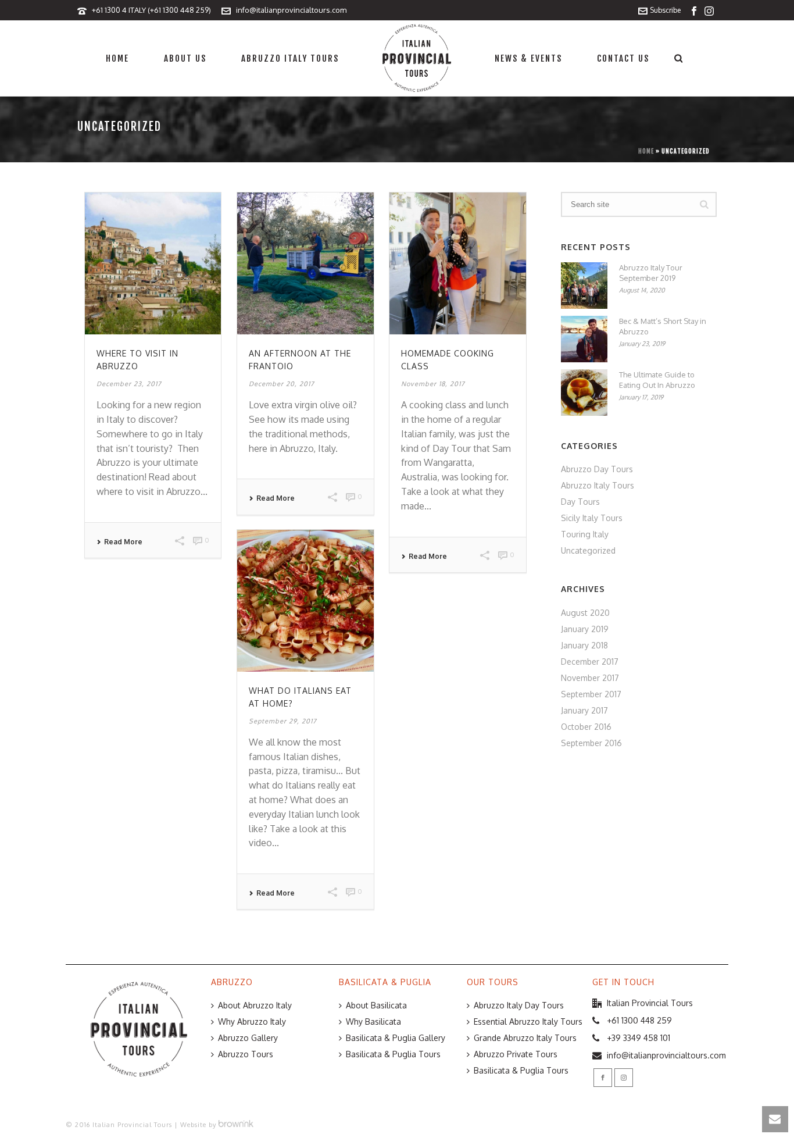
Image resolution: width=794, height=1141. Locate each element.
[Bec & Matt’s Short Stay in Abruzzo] (584, 339)
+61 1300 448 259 (639, 1020)
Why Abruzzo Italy (252, 1021)
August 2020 (585, 613)
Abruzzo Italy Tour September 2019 (650, 273)
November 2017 (590, 678)
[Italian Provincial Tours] (416, 58)
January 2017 (584, 710)
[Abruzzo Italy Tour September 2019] (584, 285)
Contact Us (623, 58)
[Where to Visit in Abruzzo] (153, 263)
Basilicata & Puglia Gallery (395, 1038)
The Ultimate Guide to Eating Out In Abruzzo (657, 380)
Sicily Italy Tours (592, 518)
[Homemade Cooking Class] (457, 263)
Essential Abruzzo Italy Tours (528, 1021)
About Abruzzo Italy (255, 1005)
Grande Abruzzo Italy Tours (525, 1038)
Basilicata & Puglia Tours (393, 1054)
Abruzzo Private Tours (515, 1054)
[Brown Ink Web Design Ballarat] (236, 1125)
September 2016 (591, 743)
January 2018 (584, 645)
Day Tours (580, 502)
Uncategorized (588, 550)
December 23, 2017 (129, 384)
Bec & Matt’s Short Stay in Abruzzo (662, 326)
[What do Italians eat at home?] (305, 601)
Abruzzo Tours (245, 1054)
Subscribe (665, 10)
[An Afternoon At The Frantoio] (305, 263)
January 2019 (585, 629)
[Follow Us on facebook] (602, 1077)
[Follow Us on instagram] (623, 1077)
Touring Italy (585, 534)
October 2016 (586, 727)
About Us (185, 58)
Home (117, 58)
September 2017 (591, 694)
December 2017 (589, 661)
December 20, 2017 (281, 384)
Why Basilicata (373, 1021)
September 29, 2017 (283, 721)
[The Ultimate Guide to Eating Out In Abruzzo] (584, 392)
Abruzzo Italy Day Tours (519, 1005)
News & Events (528, 58)
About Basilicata (376, 1005)
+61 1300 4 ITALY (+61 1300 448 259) (151, 10)
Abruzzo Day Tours (597, 469)
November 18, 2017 (433, 384)
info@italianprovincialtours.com (291, 10)
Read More (123, 542)
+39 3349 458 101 (638, 1038)
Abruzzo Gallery (248, 1038)
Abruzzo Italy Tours (290, 58)
